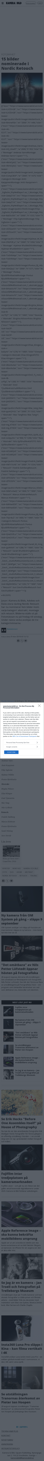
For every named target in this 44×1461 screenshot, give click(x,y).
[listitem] (22, 742)
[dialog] (22, 730)
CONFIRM (11, 752)
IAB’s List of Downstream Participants (24, 736)
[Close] (40, 706)
